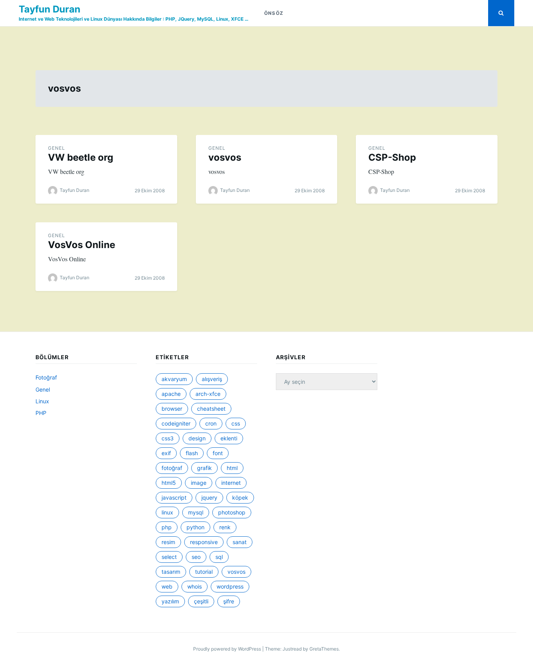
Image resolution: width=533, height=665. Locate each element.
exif (166, 453)
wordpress (230, 586)
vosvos (224, 157)
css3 (168, 438)
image (198, 482)
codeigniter (176, 423)
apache (171, 393)
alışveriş (212, 379)
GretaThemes (324, 649)
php (167, 527)
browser (172, 408)
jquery (209, 497)
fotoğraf (172, 468)
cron (211, 423)
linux (167, 512)
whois (194, 586)
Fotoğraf (46, 377)
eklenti (228, 438)
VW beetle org (80, 157)
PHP (41, 413)
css (235, 423)
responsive (204, 542)
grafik (204, 468)
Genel (56, 148)
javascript (174, 497)
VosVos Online (81, 244)
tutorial (204, 571)
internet (231, 482)
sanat (240, 542)
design (197, 438)
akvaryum (174, 379)
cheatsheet (211, 408)
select (169, 556)
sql (219, 556)
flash (192, 453)
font (218, 453)
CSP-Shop (392, 157)
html (232, 468)
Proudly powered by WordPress (227, 649)
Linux (42, 401)
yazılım (170, 601)
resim (168, 542)
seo (196, 556)
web (167, 586)
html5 (169, 482)
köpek (240, 497)
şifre (228, 601)
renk (225, 527)
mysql (195, 512)
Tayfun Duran (49, 9)
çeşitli (201, 601)
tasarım (171, 571)
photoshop (231, 512)
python (195, 527)
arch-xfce (207, 393)
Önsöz (273, 13)
